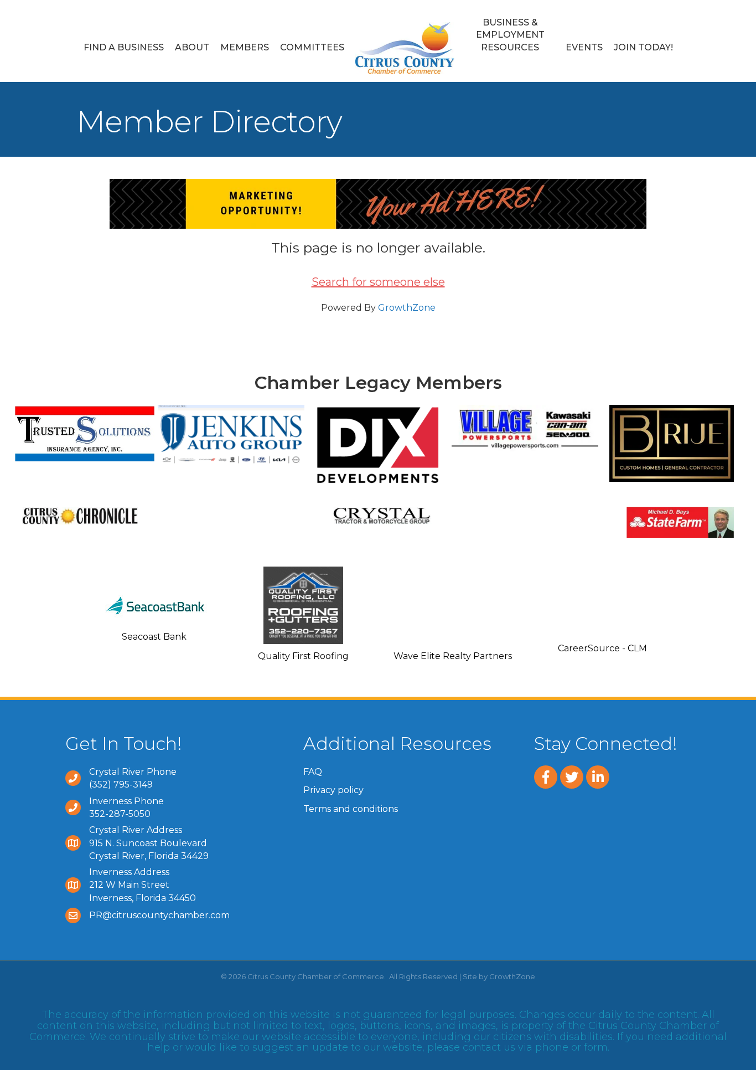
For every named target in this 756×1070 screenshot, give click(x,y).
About (192, 47)
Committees (312, 47)
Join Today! (643, 47)
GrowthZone (407, 307)
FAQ (312, 772)
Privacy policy (333, 790)
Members (244, 47)
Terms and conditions (350, 809)
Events (584, 47)
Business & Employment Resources (510, 35)
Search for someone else (378, 282)
